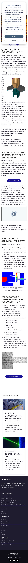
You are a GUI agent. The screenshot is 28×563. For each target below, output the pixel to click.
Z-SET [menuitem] (3, 534)
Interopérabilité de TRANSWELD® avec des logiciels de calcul (13, 416)
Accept (14, 36)
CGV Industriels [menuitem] (6, 498)
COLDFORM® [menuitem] (4, 521)
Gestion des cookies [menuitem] (8, 502)
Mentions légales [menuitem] (7, 496)
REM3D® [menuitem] (3, 532)
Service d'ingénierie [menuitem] (8, 540)
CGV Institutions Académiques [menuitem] (11, 500)
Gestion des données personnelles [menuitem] (13, 504)
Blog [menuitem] (3, 511)
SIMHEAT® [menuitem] (4, 523)
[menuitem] (14, 506)
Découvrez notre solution (14, 376)
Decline (14, 40)
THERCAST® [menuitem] (4, 525)
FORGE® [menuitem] (3, 519)
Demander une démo (14, 180)
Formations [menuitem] (5, 542)
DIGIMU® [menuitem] (3, 530)
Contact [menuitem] (4, 513)
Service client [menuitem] (6, 544)
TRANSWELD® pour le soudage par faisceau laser (13, 455)
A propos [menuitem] (4, 509)
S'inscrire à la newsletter (14, 557)
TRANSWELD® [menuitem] (5, 528)
